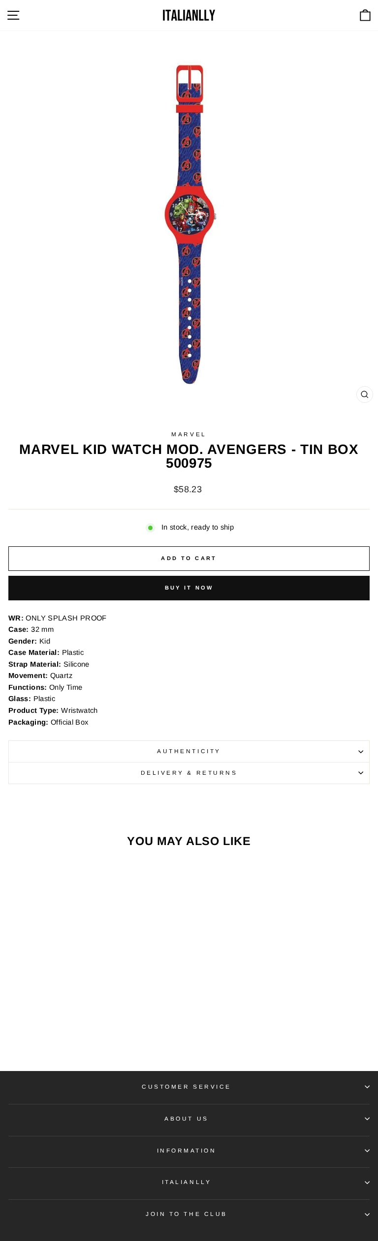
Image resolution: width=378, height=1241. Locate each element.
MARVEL (188, 434)
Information (187, 1150)
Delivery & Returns (189, 772)
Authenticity (188, 751)
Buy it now (189, 588)
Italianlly (186, 1182)
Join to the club (186, 1214)
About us (186, 1118)
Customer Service (186, 1086)
